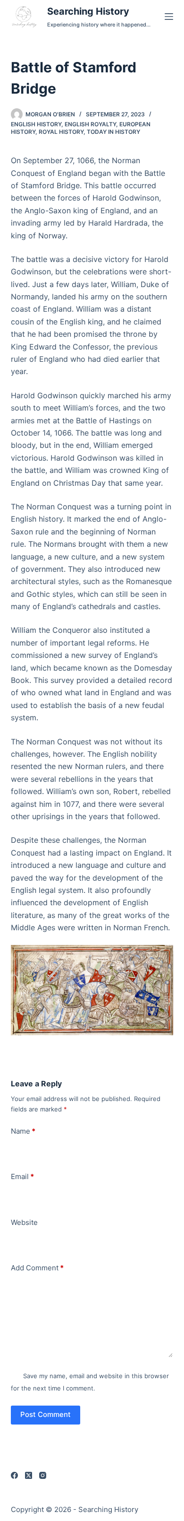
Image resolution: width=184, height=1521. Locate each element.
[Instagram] (42, 1475)
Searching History (88, 11)
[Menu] (169, 16)
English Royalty (90, 124)
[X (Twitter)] (28, 1475)
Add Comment (37, 1267)
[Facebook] (14, 1475)
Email (22, 1176)
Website (24, 1222)
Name (23, 1131)
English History (36, 124)
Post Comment (45, 1414)
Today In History (113, 131)
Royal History (61, 131)
